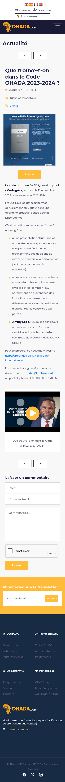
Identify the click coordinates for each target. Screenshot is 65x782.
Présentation (11, 645)
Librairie (14, 105)
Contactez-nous (17, 729)
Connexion (24, 10)
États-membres (13, 657)
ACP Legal (41, 694)
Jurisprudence (12, 682)
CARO (54, 694)
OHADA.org (42, 682)
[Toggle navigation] (57, 26)
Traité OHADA (44, 645)
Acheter (29, 174)
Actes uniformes (46, 651)
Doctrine (8, 688)
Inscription (44, 10)
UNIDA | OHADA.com (19, 764)
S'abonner (51, 598)
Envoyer (16, 565)
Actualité (8, 694)
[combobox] (32, 16)
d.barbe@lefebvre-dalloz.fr (41, 373)
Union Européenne (46, 688)
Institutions (10, 651)
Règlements (43, 657)
